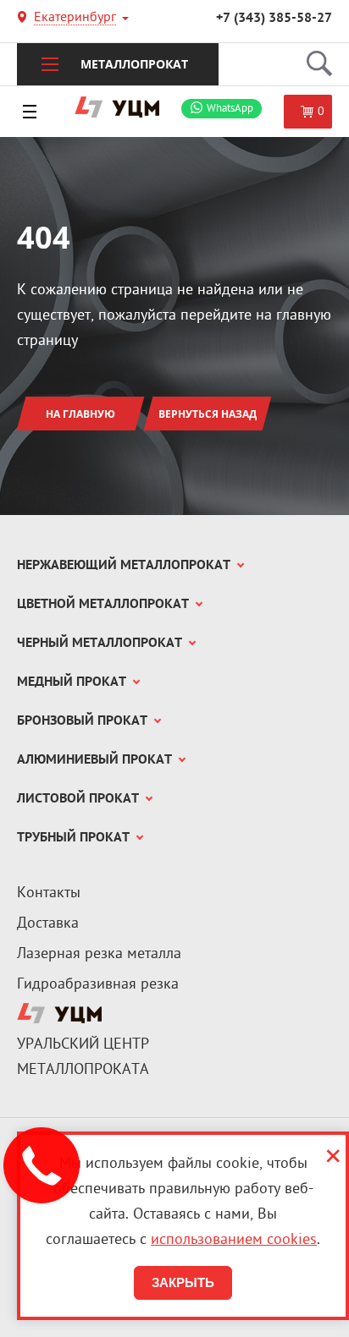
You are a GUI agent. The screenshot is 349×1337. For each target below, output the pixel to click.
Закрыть (183, 1282)
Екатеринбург (75, 19)
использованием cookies (234, 1240)
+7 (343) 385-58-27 (274, 18)
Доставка (48, 924)
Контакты (48, 893)
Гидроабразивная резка (98, 985)
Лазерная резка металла (99, 954)
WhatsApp (230, 108)
